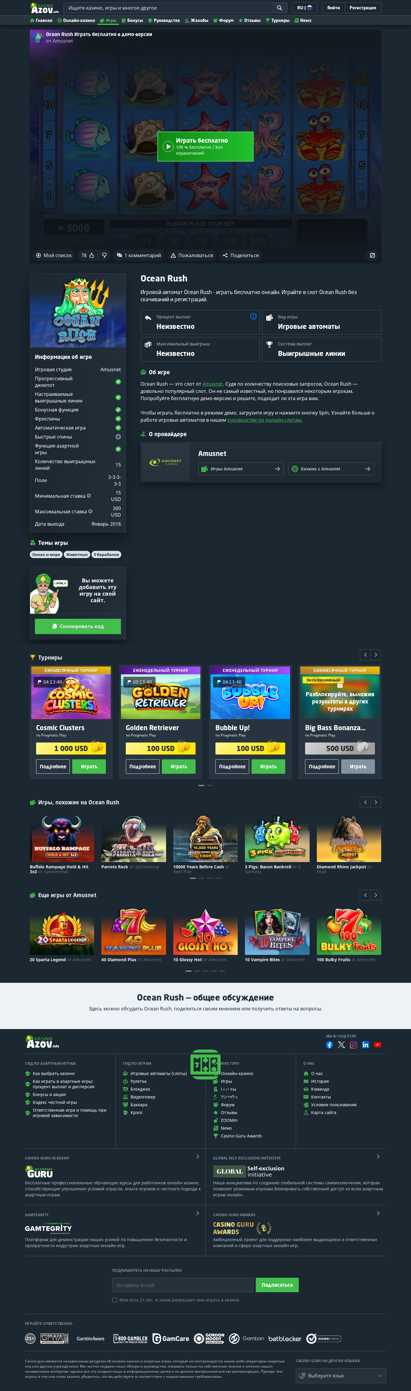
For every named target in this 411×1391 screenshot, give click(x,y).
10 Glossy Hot (200, 959)
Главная (44, 20)
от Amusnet (59, 40)
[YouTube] (377, 1044)
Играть (89, 766)
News (305, 20)
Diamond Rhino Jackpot (344, 869)
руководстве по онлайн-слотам (264, 420)
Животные (77, 554)
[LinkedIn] (365, 1044)
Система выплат (295, 344)
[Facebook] (329, 1044)
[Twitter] (341, 1044)
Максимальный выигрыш (183, 344)
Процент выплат (173, 317)
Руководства (167, 20)
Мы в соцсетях (341, 1036)
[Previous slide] (365, 654)
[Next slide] (375, 654)
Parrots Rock (130, 866)
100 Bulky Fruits (346, 959)
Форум (226, 20)
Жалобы (199, 20)
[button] (240, 255)
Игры (111, 20)
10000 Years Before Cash (201, 869)
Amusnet (212, 384)
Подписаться (277, 1285)
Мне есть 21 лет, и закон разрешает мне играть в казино (179, 1300)
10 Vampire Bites (275, 959)
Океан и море (46, 554)
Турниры (280, 20)
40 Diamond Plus (131, 959)
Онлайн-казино (79, 20)
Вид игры (288, 317)
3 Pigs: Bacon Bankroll (273, 869)
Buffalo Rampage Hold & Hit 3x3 (59, 869)
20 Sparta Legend (60, 959)
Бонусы (135, 20)
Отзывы (252, 20)
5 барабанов (106, 554)
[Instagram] (353, 1045)
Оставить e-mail (131, 1281)
